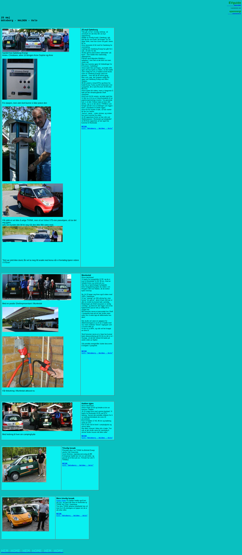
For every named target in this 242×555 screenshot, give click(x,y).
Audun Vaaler (61, 500)
